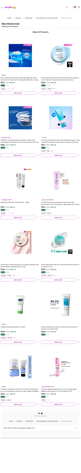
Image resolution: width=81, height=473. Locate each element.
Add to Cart (18, 93)
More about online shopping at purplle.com (19, 428)
